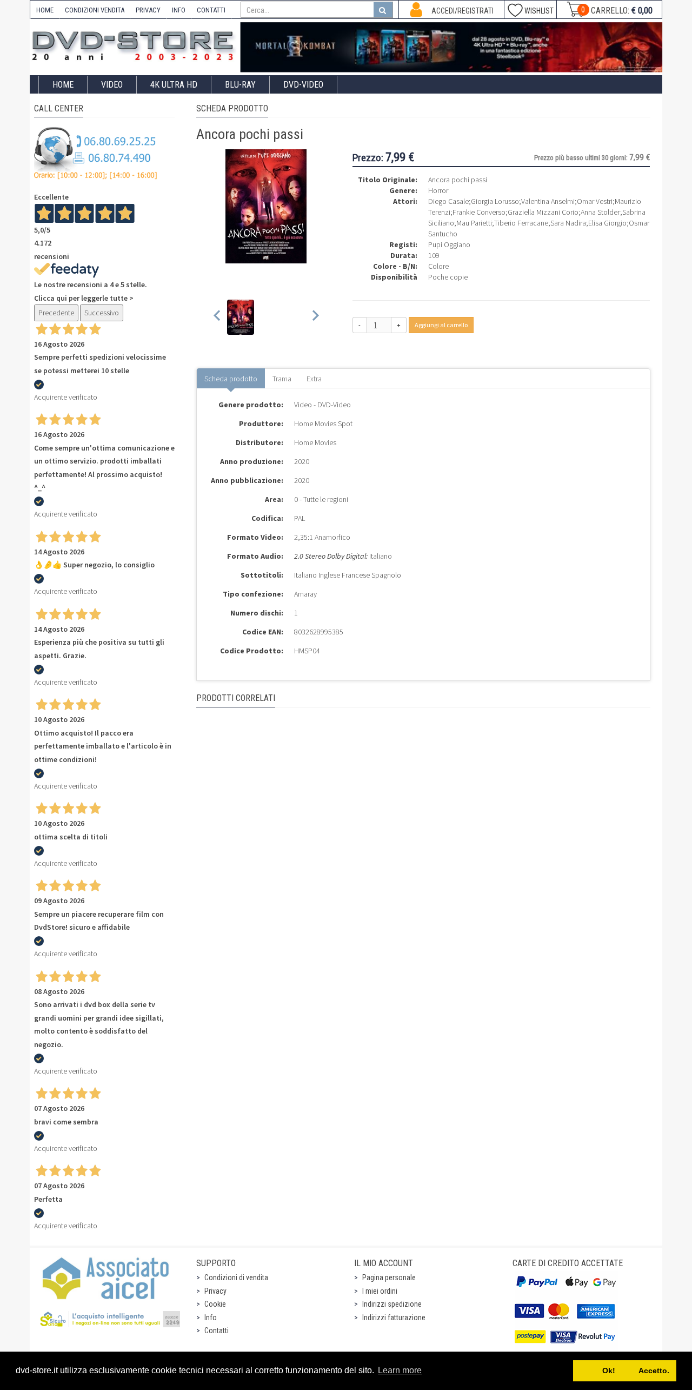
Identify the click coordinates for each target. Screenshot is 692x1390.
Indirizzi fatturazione (393, 1317)
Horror (438, 190)
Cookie (215, 1304)
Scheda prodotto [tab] (230, 378)
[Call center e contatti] (95, 153)
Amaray (305, 594)
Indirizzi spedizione (392, 1304)
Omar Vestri (595, 201)
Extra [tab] (314, 378)
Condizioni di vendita (236, 1277)
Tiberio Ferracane (521, 223)
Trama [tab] (281, 378)
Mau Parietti (474, 223)
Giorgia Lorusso (495, 201)
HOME (45, 10)
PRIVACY (148, 10)
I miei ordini (379, 1291)
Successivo (101, 312)
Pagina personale (389, 1277)
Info (210, 1317)
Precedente (56, 312)
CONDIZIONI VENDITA (94, 10)
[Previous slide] (217, 317)
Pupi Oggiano (449, 244)
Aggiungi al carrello (441, 325)
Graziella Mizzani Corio (543, 212)
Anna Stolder (600, 212)
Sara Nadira (568, 223)
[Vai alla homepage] (135, 44)
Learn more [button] (400, 1370)
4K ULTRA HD (173, 85)
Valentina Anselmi (548, 201)
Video (112, 85)
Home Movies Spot (323, 423)
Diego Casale (448, 201)
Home (63, 85)
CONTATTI (211, 10)
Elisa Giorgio (607, 223)
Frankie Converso (479, 212)
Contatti (216, 1330)
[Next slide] (315, 317)
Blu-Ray (240, 85)
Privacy (215, 1291)
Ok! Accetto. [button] (625, 1370)
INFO (178, 10)
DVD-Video (303, 85)
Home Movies (315, 442)
